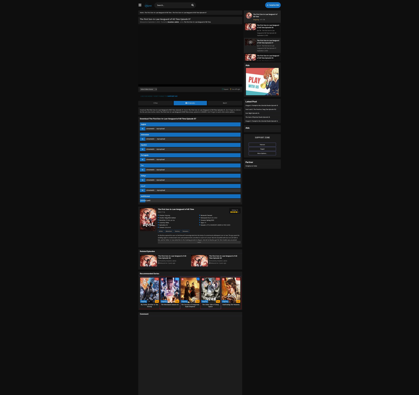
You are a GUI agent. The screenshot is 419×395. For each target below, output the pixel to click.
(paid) (148, 200)
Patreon (262, 144)
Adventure (169, 231)
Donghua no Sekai (251, 166)
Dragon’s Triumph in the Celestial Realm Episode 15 (262, 105)
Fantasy (177, 231)
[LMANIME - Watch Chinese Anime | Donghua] (148, 7)
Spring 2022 (210, 220)
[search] (192, 5)
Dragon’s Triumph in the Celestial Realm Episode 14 (262, 121)
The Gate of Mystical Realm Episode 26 (258, 117)
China (167, 222)
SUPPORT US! (172, 96)
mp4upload (160, 129)
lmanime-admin (173, 22)
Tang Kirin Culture (170, 218)
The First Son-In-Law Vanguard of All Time (197, 22)
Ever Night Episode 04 (252, 113)
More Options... (262, 153)
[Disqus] (190, 345)
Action (161, 231)
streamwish (150, 129)
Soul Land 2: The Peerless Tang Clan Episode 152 (261, 109)
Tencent (209, 215)
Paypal (262, 149)
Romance (185, 231)
